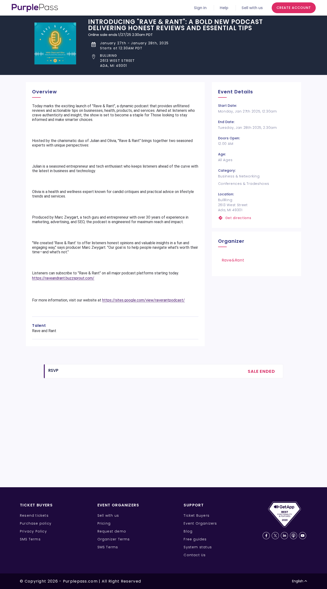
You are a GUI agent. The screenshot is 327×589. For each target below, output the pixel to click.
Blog (188, 531)
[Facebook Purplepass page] (266, 535)
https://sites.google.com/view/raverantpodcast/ (143, 300)
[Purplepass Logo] (34, 8)
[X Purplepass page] (275, 535)
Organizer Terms (113, 539)
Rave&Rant (233, 260)
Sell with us (252, 8)
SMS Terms (30, 539)
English (297, 581)
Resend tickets (34, 515)
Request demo (111, 531)
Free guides (195, 539)
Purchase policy (35, 523)
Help (224, 8)
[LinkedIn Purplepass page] (284, 535)
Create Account (293, 7)
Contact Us (195, 555)
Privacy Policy (33, 531)
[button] (194, 60)
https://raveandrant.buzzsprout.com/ (63, 278)
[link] (256, 218)
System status (198, 547)
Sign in (200, 8)
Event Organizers (200, 523)
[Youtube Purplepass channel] (302, 535)
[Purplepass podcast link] (293, 535)
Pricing (104, 523)
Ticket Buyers (196, 515)
